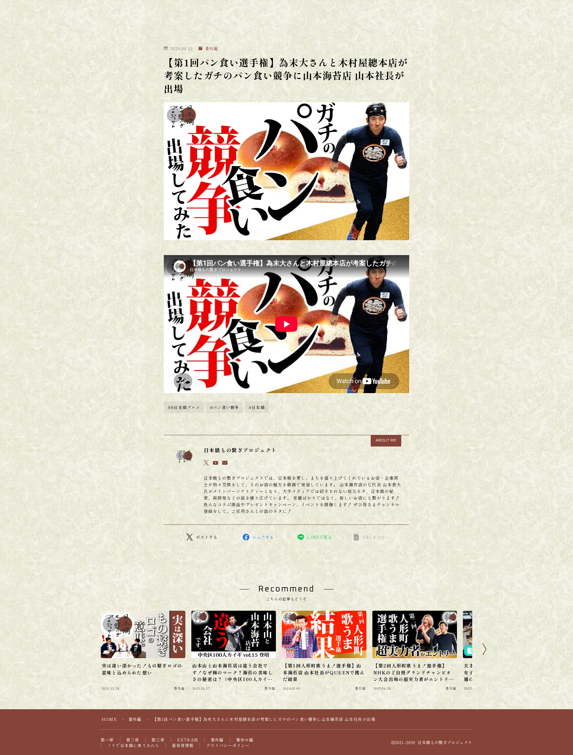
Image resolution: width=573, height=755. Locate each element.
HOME (109, 719)
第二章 (133, 739)
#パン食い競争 (224, 407)
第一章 (107, 739)
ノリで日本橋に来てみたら (133, 745)
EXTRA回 (187, 739)
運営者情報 (183, 745)
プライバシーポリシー (228, 745)
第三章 (158, 739)
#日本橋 (257, 407)
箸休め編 (245, 739)
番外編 (211, 48)
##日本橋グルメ (184, 407)
